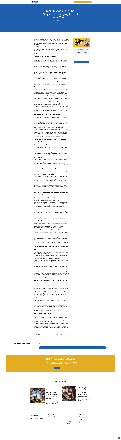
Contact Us (68, 423)
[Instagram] (34, 423)
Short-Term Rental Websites (67, 1)
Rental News (69, 421)
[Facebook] (31, 423)
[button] (63, 334)
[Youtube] (32, 423)
